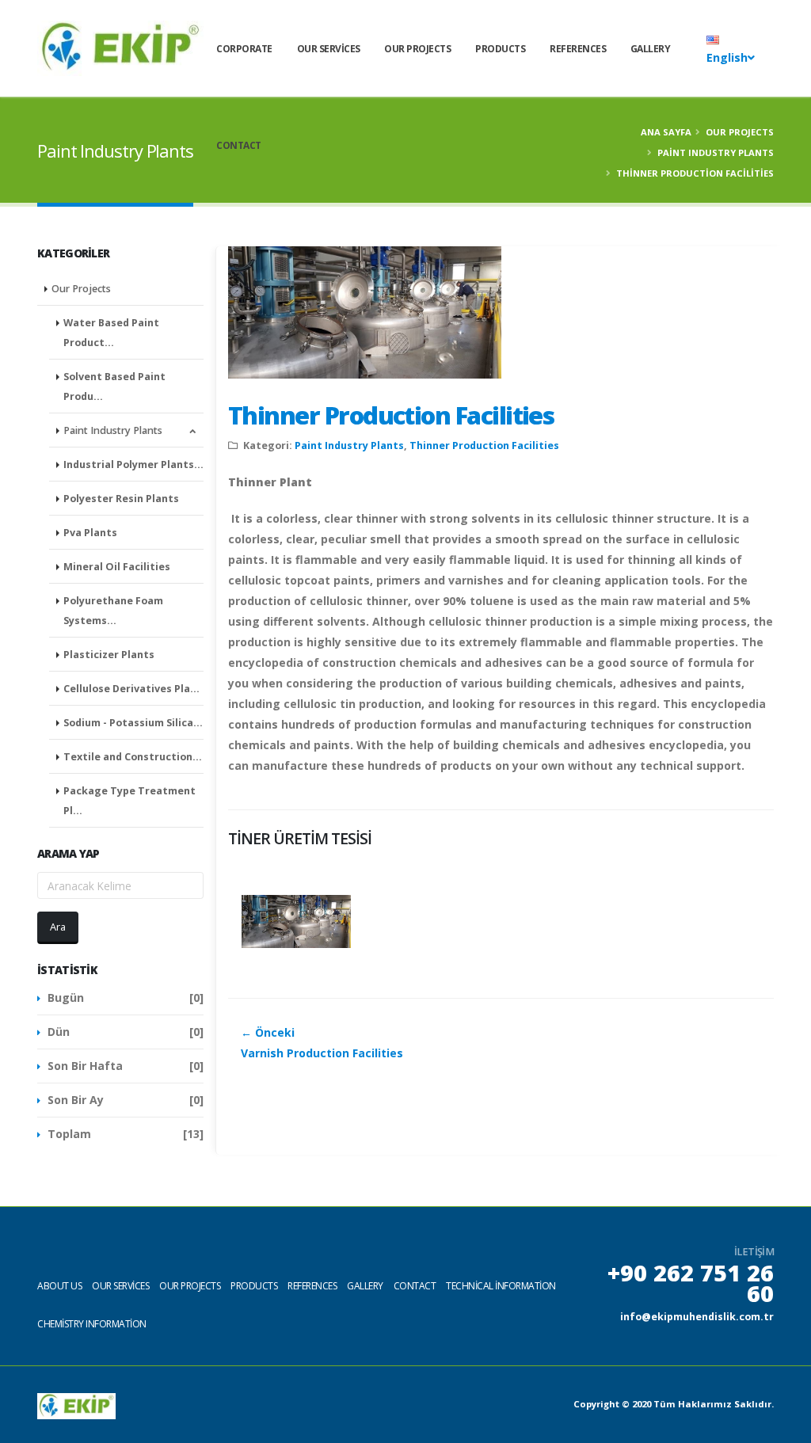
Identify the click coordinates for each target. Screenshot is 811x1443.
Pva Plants (90, 532)
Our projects (189, 1286)
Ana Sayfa (666, 132)
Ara (58, 926)
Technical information (501, 1286)
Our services (328, 48)
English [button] (727, 57)
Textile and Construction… (132, 756)
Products (500, 48)
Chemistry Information (92, 1324)
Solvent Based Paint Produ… (114, 386)
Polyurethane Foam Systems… (113, 610)
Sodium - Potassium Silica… (133, 722)
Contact (238, 145)
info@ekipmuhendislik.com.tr (697, 1316)
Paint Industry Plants (715, 152)
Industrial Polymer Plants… (133, 464)
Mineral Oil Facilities (116, 566)
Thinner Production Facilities (391, 415)
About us (59, 1286)
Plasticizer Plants (108, 654)
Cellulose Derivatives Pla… (131, 688)
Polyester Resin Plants (121, 498)
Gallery (650, 48)
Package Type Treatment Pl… (129, 800)
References (578, 48)
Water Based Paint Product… (111, 332)
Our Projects (417, 48)
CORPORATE (244, 48)
